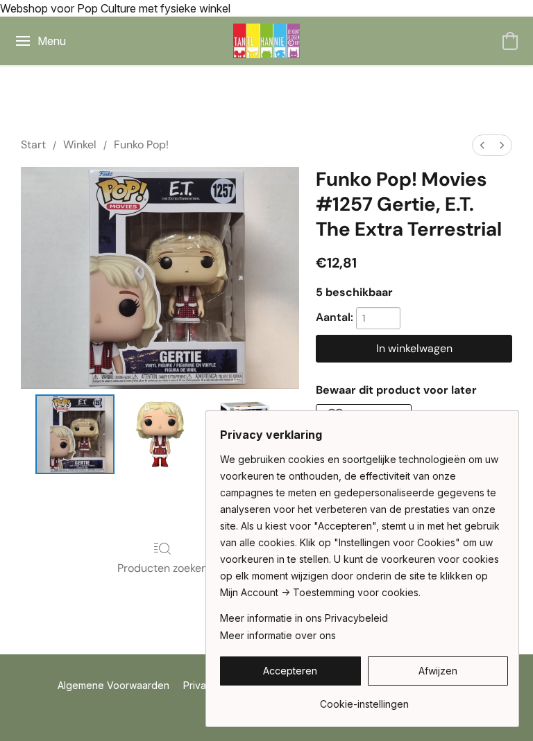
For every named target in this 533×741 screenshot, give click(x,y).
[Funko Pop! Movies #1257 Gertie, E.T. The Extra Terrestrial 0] (75, 434)
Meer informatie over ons (278, 635)
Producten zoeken (162, 568)
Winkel (79, 144)
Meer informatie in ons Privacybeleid (304, 618)
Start (33, 144)
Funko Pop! (141, 144)
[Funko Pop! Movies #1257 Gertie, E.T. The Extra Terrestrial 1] (160, 434)
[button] (266, 41)
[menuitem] (482, 145)
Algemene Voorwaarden (113, 685)
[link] (364, 699)
